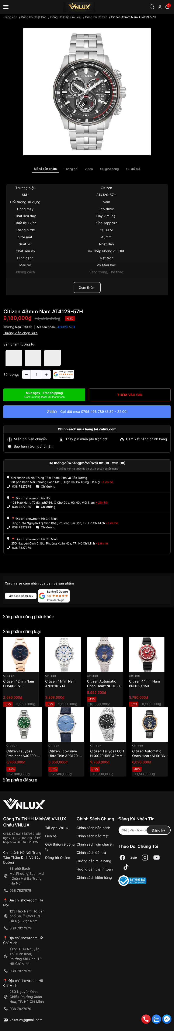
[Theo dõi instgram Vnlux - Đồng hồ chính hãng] (145, 857)
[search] (161, 21)
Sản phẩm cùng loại (22, 632)
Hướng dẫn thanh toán (95, 869)
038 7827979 (21, 486)
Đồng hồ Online (57, 857)
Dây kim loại (106, 216)
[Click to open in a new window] (87, 92)
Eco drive (106, 209)
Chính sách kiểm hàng (94, 877)
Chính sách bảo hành (93, 828)
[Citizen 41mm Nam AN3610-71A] (63, 654)
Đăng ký (158, 830)
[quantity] (26, 374)
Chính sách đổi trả (91, 852)
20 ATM (106, 230)
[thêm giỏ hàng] (23, 642)
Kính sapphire (106, 223)
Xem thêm (87, 287)
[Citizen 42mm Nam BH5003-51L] (21, 654)
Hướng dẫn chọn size (20, 333)
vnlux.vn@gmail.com (26, 1020)
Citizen (106, 188)
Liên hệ (51, 836)
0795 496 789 (92, 411)
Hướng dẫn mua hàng (94, 861)
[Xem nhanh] (33, 642)
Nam (106, 202)
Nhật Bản (106, 244)
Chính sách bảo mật (93, 836)
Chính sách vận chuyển (95, 844)
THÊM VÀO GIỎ (129, 395)
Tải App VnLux (57, 828)
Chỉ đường (48, 486)
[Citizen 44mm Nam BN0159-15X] (147, 654)
